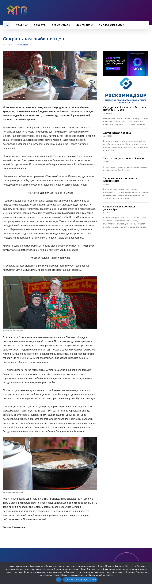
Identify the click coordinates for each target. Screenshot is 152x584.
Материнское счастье (117, 132)
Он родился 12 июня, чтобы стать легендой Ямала (124, 108)
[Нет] (148, 573)
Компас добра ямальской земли (124, 158)
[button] (7, 25)
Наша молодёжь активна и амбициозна (120, 179)
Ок (58, 579)
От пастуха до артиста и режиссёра (119, 208)
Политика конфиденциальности (80, 579)
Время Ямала (22, 45)
